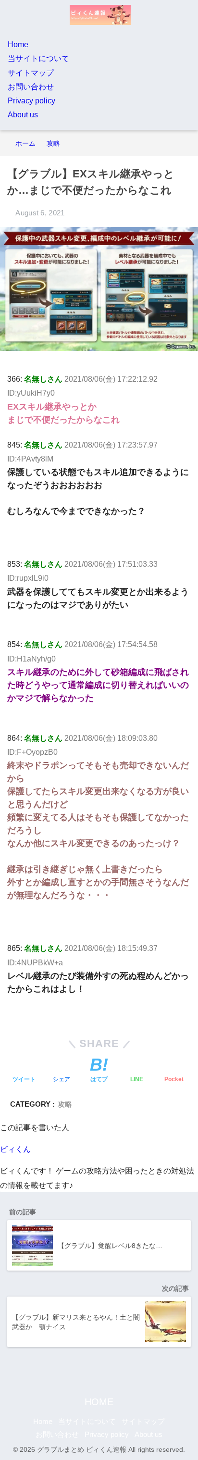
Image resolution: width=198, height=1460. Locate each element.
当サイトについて (38, 58)
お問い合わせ (31, 87)
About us (23, 115)
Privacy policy (31, 101)
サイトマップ (31, 73)
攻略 (65, 1104)
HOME (99, 1402)
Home (18, 44)
